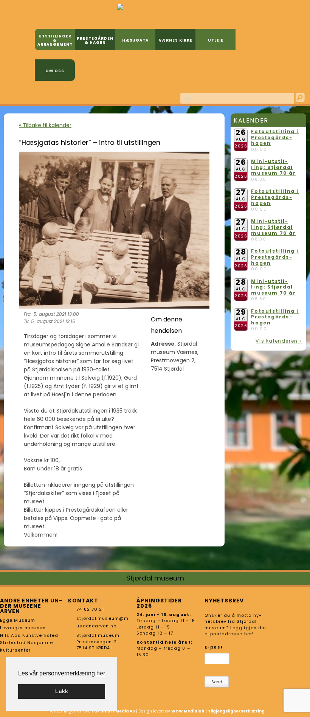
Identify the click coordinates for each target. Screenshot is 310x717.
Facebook (151, 97)
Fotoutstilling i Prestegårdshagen (275, 137)
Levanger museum (23, 628)
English (164, 97)
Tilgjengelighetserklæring (236, 711)
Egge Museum (17, 620)
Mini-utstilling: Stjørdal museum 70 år (273, 167)
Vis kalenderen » (279, 341)
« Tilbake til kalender (45, 125)
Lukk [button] (61, 691)
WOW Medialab (188, 711)
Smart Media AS (118, 711)
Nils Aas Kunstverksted (29, 635)
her (100, 673)
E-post (214, 647)
